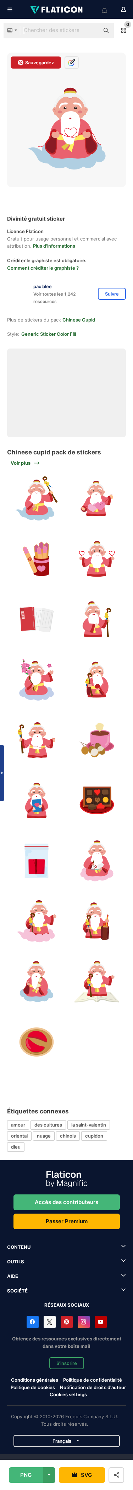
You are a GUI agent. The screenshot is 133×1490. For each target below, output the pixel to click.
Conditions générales (34, 1380)
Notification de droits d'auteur (93, 1387)
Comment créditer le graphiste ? (43, 268)
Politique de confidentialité (92, 1380)
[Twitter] (50, 1322)
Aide (12, 1276)
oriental (19, 1136)
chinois (68, 1136)
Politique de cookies (33, 1387)
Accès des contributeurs (66, 1202)
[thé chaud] (97, 740)
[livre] (36, 619)
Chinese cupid (78, 320)
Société (17, 1291)
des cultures (48, 1125)
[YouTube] (101, 1322)
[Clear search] (90, 30)
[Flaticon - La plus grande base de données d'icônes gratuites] (57, 10)
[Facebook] (33, 1322)
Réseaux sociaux (66, 1305)
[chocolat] (97, 801)
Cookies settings (68, 1394)
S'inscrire (66, 1363)
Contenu (19, 1247)
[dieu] (36, 921)
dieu (16, 1147)
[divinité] (36, 499)
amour (18, 1125)
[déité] (97, 619)
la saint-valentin (88, 1125)
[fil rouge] (36, 861)
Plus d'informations (54, 246)
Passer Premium (67, 1221)
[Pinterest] (67, 1322)
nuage (44, 1136)
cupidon (94, 1136)
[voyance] (36, 1042)
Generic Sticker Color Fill (48, 334)
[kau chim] (36, 559)
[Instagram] (84, 1322)
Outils (15, 1261)
